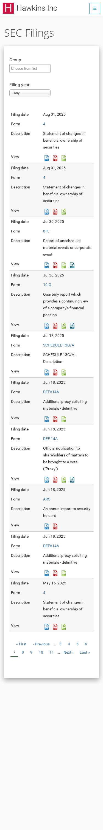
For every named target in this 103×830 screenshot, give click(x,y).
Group (15, 59)
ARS (46, 499)
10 (42, 652)
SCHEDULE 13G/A (58, 345)
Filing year (19, 84)
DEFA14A (51, 392)
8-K (46, 231)
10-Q (47, 285)
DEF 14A (50, 438)
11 (53, 652)
